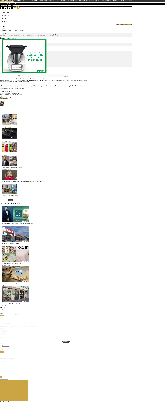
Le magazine (3, 26)
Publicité (3, 10)
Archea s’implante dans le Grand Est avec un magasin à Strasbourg (12, 303)
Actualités (3, 28)
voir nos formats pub (66, 341)
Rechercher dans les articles (4, 198)
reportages (32, 358)
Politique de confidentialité (6, 374)
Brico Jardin (5, 15)
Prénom (1, 309)
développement (16, 358)
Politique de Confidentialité (10, 1)
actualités (3, 358)
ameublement (7, 358)
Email (1, 96)
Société (1, 313)
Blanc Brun (5, 12)
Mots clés (1, 97)
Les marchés (3, 366)
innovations (25, 358)
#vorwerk (9, 97)
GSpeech (68, 76)
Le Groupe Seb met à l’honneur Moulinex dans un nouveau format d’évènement (14, 153)
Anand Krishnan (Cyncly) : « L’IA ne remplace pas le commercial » (12, 167)
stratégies (35, 358)
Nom (0, 347)
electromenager (21, 358)
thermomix (1, 90)
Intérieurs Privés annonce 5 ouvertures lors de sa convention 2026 (12, 195)
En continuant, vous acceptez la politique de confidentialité (9, 314)
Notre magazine (4, 363)
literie (29, 358)
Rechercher (10, 200)
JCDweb (16, 375)
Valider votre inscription (3, 98)
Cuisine (4, 18)
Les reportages (4, 365)
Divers (3, 334)
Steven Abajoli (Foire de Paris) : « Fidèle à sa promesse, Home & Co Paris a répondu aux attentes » (17, 223)
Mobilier (4, 21)
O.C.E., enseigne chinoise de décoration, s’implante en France (11, 263)
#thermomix (6, 97)
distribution (11, 358)
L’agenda (3, 367)
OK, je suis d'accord (3, 1)
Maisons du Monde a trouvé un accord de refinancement (11, 283)
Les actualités (4, 364)
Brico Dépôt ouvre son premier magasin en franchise (10, 243)
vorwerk (4, 90)
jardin (27, 358)
